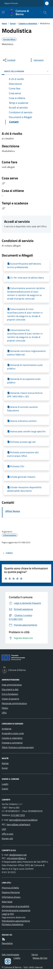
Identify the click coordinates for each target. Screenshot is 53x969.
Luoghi (5, 784)
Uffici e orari (7, 834)
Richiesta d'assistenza (12, 924)
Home (4, 23)
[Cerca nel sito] (44, 12)
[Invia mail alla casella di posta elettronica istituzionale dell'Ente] (23, 819)
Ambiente (6, 728)
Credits (17, 958)
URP (4, 829)
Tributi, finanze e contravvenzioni (18, 747)
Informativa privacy (11, 897)
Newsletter (7, 943)
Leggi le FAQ (8, 914)
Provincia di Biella (10, 887)
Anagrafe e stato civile (13, 733)
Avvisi (5, 768)
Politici (5, 708)
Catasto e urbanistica (28, 23)
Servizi (13, 23)
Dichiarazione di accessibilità (15, 906)
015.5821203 (18, 815)
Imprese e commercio (12, 742)
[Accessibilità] (7, 961)
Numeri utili (7, 838)
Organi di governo (10, 698)
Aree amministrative (12, 684)
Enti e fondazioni (10, 694)
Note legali (7, 901)
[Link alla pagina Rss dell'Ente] (3, 939)
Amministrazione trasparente (16, 910)
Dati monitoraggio (10, 954)
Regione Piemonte (11, 3)
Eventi (5, 788)
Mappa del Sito (40, 958)
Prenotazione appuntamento (16, 921)
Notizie (5, 763)
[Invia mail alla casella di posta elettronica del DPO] (18, 854)
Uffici (4, 712)
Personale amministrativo (14, 703)
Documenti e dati (10, 689)
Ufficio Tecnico (12, 511)
